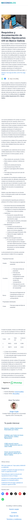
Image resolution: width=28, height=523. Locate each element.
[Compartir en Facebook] (5, 79)
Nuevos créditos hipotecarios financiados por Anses (13, 428)
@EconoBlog (15, 393)
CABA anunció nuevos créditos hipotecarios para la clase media (13, 445)
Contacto (14, 512)
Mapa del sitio (14, 516)
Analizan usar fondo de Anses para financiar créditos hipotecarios (13, 436)
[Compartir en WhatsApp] (2, 79)
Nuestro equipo (14, 509)
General (3, 72)
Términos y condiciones (14, 519)
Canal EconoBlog (19, 391)
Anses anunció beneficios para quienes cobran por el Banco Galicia (12, 453)
